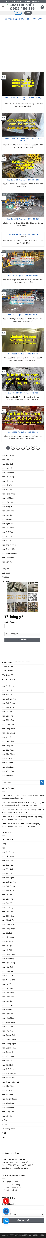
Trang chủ (6, 569)
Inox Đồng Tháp (8, 729)
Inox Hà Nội (7, 485)
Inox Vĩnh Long (8, 767)
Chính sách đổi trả (9, 1190)
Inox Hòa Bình (7, 502)
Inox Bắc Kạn (7, 460)
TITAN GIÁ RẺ (7, 675)
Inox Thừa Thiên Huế (10, 1082)
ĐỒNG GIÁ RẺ (7, 666)
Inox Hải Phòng (8, 498)
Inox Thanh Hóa (8, 549)
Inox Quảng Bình (8, 1035)
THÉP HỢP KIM (8, 671)
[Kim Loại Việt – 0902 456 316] (22, 7)
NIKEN (4, 1124)
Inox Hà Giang (8, 477)
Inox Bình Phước (8, 703)
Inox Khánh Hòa (8, 975)
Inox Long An (7, 746)
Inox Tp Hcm (7, 758)
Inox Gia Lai (7, 933)
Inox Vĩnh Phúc (8, 558)
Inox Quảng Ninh (9, 1048)
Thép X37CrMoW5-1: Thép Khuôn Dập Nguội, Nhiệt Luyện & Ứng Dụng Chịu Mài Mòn (21, 825)
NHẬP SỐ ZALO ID (9, 1204)
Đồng (4, 844)
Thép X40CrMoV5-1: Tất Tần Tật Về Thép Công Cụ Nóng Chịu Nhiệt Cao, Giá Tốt (23, 810)
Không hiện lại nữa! (22, 662)
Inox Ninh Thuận (8, 1022)
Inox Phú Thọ (7, 532)
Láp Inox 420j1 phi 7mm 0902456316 (23, 276)
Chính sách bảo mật (10, 1182)
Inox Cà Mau (7, 711)
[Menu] (3, 7)
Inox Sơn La (7, 536)
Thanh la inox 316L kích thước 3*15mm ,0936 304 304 (23, 140)
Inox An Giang (8, 686)
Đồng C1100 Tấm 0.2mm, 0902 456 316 (23, 432)
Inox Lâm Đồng (8, 741)
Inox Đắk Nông (8, 720)
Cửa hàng (6, 573)
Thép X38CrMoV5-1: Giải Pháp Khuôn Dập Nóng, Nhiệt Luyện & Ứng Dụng (22, 818)
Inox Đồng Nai (8, 724)
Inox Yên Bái (7, 562)
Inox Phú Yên (7, 1031)
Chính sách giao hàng (11, 1184)
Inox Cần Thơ (7, 716)
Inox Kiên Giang (8, 737)
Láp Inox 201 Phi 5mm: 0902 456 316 (23, 234)
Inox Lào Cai (7, 515)
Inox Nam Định (8, 519)
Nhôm (4, 1120)
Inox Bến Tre (7, 694)
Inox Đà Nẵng (7, 907)
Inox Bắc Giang (8, 455)
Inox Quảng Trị (8, 1052)
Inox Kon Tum (7, 984)
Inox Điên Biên (8, 472)
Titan (4, 1137)
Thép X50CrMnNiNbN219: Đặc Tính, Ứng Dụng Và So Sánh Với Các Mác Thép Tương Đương (23, 803)
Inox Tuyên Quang (9, 553)
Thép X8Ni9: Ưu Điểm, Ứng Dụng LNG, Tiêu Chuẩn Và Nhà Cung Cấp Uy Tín (23, 796)
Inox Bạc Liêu (7, 690)
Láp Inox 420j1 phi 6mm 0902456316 (23, 315)
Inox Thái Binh (8, 540)
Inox (3, 848)
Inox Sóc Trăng (8, 750)
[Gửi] (42, 782)
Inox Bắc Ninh (7, 464)
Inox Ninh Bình (8, 528)
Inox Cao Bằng (8, 468)
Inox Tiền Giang (8, 754)
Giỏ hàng (5, 577)
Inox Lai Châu (7, 988)
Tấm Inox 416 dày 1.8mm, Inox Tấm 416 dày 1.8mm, (23, 99)
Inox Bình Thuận (8, 707)
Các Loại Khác (8, 839)
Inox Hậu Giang (8, 733)
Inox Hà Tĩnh (7, 489)
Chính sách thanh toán (11, 1187)
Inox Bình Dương (9, 699)
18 (33, 448)
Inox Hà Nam (7, 481)
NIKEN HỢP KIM (8, 679)
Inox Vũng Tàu (8, 771)
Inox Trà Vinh (7, 762)
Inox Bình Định (8, 877)
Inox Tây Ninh (7, 775)
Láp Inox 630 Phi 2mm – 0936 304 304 (23, 180)
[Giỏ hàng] (42, 7)
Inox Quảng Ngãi (9, 1044)
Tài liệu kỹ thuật (8, 1129)
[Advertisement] (23, 48)
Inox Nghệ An (7, 523)
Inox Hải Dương (8, 494)
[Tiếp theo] (38, 448)
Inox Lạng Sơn (8, 511)
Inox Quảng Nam (9, 1039)
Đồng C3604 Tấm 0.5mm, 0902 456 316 (23, 354)
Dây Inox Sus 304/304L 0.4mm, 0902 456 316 (23, 393)
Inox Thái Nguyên (9, 545)
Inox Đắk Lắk (7, 912)
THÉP (4, 1133)
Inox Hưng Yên (8, 506)
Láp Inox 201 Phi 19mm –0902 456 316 (23, 219)
